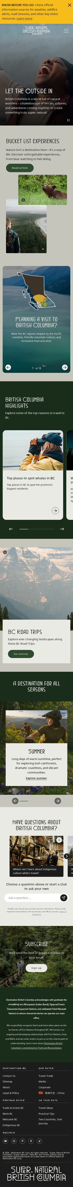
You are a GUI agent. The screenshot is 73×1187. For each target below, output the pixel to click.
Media (42, 1081)
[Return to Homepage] (36, 30)
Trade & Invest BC (13, 1108)
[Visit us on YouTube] (5, 1141)
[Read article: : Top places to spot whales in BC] (55, 510)
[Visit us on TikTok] (39, 1141)
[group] (36, 319)
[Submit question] (63, 897)
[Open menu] (66, 31)
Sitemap (7, 1081)
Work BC (8, 1113)
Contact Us (9, 1076)
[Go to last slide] (8, 367)
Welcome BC (10, 1119)
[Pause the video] (68, 120)
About (6, 1087)
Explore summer (36, 778)
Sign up (36, 968)
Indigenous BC (11, 1125)
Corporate (44, 1087)
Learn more (24, 18)
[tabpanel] (33, 475)
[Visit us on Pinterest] (22, 1141)
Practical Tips (46, 1113)
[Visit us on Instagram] (14, 1141)
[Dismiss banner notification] (69, 5)
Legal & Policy (11, 1093)
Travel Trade (46, 1076)
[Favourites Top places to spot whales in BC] (59, 434)
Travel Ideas (46, 1108)
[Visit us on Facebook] (31, 1141)
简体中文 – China (54, 1093)
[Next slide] (65, 367)
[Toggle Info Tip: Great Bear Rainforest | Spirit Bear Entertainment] (23, 200)
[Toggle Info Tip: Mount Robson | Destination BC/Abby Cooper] (5, 552)
